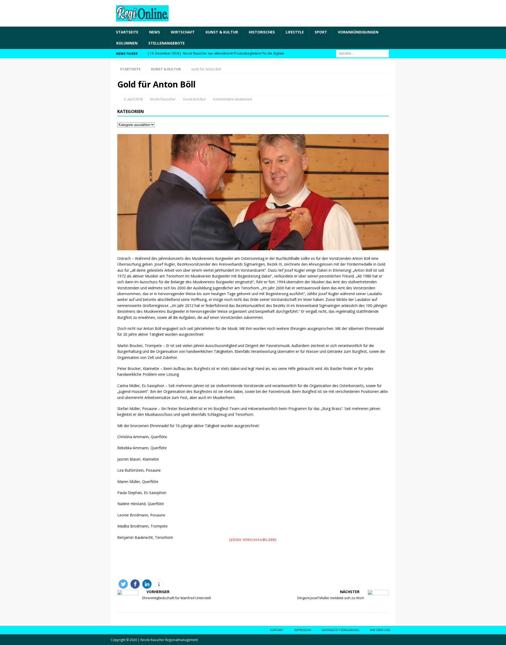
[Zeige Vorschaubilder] (253, 539)
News (154, 32)
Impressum (302, 630)
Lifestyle (295, 32)
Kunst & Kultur (222, 32)
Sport (321, 32)
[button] (123, 584)
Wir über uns (380, 630)
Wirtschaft (183, 32)
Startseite (127, 32)
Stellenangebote (166, 43)
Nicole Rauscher (163, 99)
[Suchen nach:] (362, 53)
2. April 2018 (133, 99)
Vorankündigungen (358, 32)
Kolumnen (127, 43)
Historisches (262, 32)
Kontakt (277, 630)
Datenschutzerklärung (340, 630)
